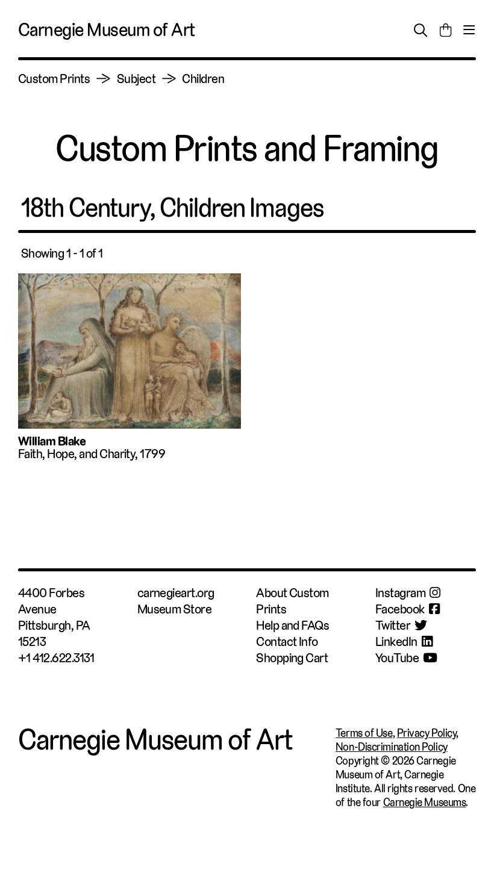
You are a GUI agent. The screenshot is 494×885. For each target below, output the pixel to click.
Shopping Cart (292, 658)
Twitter (392, 625)
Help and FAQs (292, 625)
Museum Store (174, 609)
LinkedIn (396, 641)
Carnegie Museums (424, 802)
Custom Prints (54, 78)
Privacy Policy (427, 733)
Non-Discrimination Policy (392, 747)
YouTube (397, 658)
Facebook (400, 609)
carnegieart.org (175, 593)
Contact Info (287, 641)
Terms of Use (364, 733)
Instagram (400, 593)
